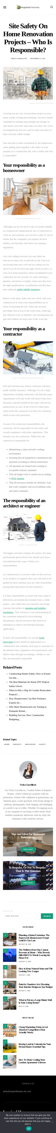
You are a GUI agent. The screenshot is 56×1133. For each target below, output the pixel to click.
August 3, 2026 (24, 975)
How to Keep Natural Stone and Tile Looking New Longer (36, 970)
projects (18, 744)
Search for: (8, 911)
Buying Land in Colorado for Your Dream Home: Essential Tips (35, 1045)
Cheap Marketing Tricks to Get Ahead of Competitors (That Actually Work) (33, 1030)
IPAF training (17, 478)
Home (7, 744)
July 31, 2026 (23, 1006)
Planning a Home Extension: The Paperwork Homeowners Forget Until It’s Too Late (34, 938)
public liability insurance (28, 289)
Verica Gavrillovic (19, 58)
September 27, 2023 (37, 58)
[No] (52, 1122)
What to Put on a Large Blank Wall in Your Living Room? (35, 1001)
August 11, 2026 (25, 961)
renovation (31, 744)
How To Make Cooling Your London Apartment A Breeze (32, 1061)
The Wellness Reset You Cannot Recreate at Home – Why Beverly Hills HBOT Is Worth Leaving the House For (34, 954)
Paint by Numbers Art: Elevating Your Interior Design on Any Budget (36, 985)
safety (43, 744)
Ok (28, 1128)
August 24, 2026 (25, 944)
